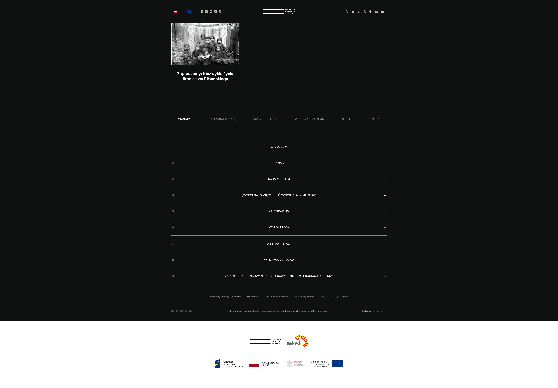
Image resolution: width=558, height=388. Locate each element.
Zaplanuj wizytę (222, 119)
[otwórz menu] (382, 11)
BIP (333, 296)
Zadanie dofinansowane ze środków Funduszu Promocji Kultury (279, 275)
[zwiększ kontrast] (370, 11)
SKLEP (346, 119)
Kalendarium (279, 211)
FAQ (323, 296)
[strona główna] (279, 11)
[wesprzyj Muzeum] (353, 11)
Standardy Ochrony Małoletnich (225, 296)
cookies (322, 311)
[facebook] (202, 11)
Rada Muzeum (279, 179)
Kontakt (374, 119)
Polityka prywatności (304, 296)
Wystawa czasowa (279, 259)
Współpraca (279, 227)
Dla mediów (253, 296)
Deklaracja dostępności (276, 296)
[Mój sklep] (359, 11)
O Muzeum (279, 146)
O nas (279, 162)
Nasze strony (265, 119)
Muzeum (184, 119)
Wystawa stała (279, 243)
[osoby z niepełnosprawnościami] (365, 11)
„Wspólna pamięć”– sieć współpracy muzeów (279, 195)
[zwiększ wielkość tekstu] (376, 11)
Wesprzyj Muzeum (310, 119)
